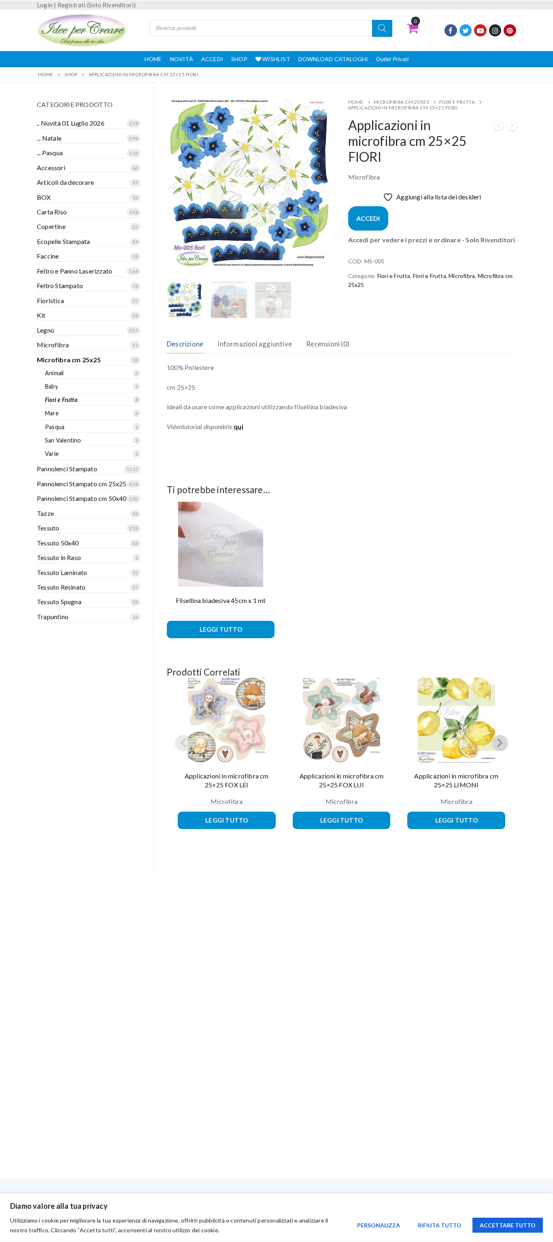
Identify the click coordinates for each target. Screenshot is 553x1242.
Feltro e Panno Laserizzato (74, 271)
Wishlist (275, 59)
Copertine (51, 226)
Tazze (45, 513)
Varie (52, 453)
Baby (51, 386)
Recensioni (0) (327, 344)
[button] (322, 112)
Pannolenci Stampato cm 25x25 (82, 483)
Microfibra (462, 275)
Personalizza (378, 1225)
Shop (239, 59)
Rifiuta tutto (440, 1225)
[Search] (382, 28)
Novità (181, 59)
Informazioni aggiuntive (254, 344)
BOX (44, 197)
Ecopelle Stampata (63, 241)
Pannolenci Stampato (67, 468)
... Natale (49, 138)
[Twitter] (465, 30)
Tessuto (48, 528)
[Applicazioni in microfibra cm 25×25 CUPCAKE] (499, 127)
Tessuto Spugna (59, 601)
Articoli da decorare (65, 182)
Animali (54, 373)
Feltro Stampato (60, 285)
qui (238, 426)
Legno (45, 330)
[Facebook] (451, 30)
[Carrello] (412, 28)
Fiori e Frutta (457, 102)
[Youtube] (480, 30)
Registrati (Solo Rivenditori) (96, 5)
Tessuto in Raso (59, 557)
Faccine (48, 256)
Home (153, 59)
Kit (41, 315)
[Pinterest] (510, 30)
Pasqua (54, 426)
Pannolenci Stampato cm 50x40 (82, 498)
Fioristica (50, 300)
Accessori (51, 167)
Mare (52, 413)
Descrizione (185, 344)
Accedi (212, 59)
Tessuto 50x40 (58, 543)
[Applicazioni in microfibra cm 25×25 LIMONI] (512, 127)
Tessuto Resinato (61, 587)
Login (45, 5)
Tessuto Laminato (62, 572)
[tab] (185, 344)
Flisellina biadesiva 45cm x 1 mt (221, 600)
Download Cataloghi (333, 59)
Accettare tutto (508, 1225)
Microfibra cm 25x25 (402, 102)
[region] (276, 1218)
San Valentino (63, 440)
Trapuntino (52, 616)
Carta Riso (52, 212)
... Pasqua (50, 152)
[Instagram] (495, 30)
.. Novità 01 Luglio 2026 (70, 123)
